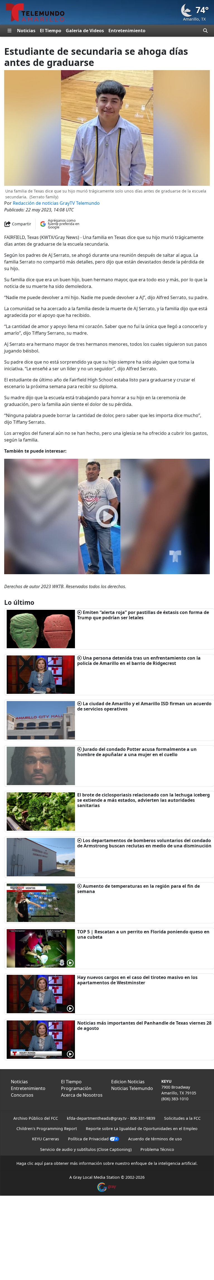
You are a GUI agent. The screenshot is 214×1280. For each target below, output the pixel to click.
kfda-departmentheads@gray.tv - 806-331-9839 (111, 1118)
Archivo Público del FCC (35, 1118)
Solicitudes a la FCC (182, 1118)
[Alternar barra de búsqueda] (205, 30)
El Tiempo (50, 31)
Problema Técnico (157, 1149)
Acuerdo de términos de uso (155, 1138)
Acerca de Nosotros (82, 1095)
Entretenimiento (126, 31)
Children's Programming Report (46, 1128)
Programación (76, 1088)
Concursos (22, 1095)
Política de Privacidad (88, 1138)
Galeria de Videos (85, 31)
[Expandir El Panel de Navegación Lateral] (9, 30)
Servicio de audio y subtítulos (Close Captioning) (86, 1149)
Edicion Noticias (128, 1082)
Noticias (26, 31)
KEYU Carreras (45, 1138)
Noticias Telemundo (132, 1088)
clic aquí (35, 1163)
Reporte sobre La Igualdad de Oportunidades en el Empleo (142, 1128)
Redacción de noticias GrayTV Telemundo (56, 203)
